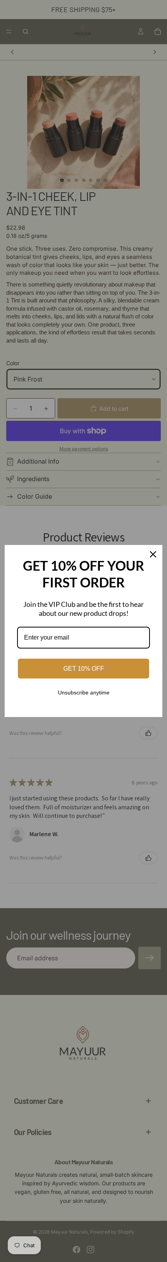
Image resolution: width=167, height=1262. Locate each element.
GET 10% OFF (83, 668)
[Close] (153, 554)
